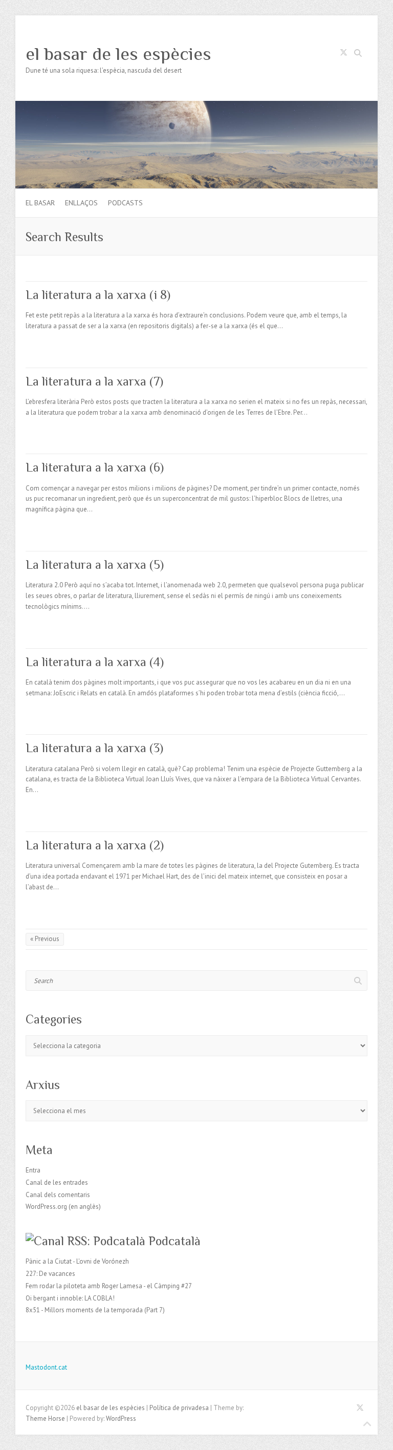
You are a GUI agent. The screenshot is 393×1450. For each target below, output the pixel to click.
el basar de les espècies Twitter (343, 54)
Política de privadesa (179, 1407)
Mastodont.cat (46, 1367)
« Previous (44, 938)
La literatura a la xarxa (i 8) (98, 295)
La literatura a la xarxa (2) (95, 845)
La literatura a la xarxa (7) (94, 381)
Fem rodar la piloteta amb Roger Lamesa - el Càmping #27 (109, 1286)
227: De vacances (50, 1273)
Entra (33, 1170)
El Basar (40, 202)
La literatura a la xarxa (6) (95, 467)
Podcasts (125, 202)
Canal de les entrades (57, 1182)
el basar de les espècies (118, 54)
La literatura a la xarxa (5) (95, 564)
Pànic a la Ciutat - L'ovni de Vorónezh (77, 1261)
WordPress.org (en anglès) (63, 1206)
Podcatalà (174, 1241)
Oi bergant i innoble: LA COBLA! (70, 1298)
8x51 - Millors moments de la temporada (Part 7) (95, 1310)
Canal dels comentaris (58, 1194)
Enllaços (81, 202)
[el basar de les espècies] (196, 105)
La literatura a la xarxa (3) (94, 748)
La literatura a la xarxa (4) (95, 662)
